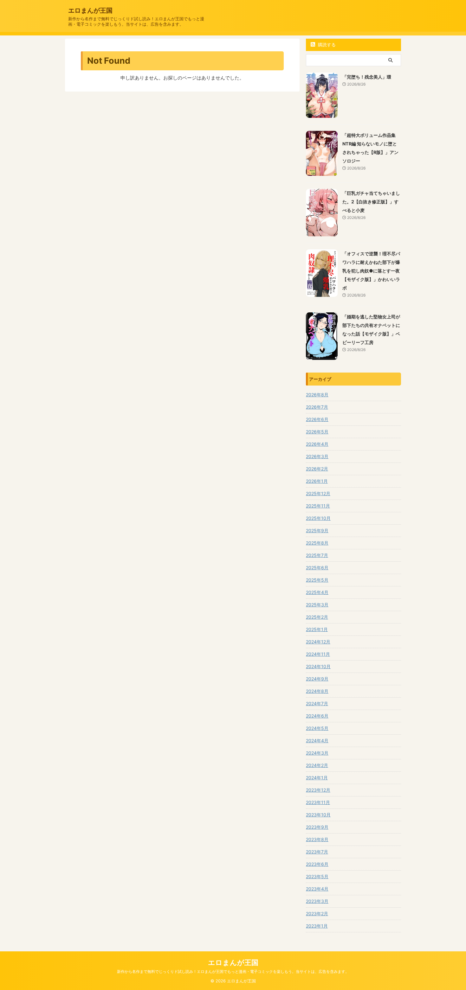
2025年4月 (317, 592)
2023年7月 (317, 851)
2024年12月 (318, 641)
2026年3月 (317, 456)
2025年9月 (317, 530)
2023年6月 (317, 864)
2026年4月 (317, 444)
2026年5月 (317, 431)
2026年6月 (317, 419)
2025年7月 (317, 555)
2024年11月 (318, 654)
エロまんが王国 (90, 10)
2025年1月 (317, 629)
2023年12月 (318, 790)
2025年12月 (318, 493)
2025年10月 (318, 518)
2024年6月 (317, 716)
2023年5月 (317, 876)
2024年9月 (317, 678)
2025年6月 (317, 567)
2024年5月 (317, 728)
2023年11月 (318, 802)
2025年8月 (317, 543)
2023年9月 (317, 827)
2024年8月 (317, 691)
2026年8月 (317, 394)
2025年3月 (317, 604)
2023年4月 (317, 888)
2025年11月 (318, 505)
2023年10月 (318, 814)
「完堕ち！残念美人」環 (366, 77)
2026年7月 (317, 407)
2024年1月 (317, 777)
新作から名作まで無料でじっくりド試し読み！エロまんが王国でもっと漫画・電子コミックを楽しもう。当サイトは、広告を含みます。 (233, 971)
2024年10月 (318, 666)
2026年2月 (317, 468)
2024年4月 (317, 740)
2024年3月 (317, 753)
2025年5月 (317, 580)
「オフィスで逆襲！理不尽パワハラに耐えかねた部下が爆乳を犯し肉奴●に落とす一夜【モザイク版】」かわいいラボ (371, 271)
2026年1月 (317, 481)
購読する (326, 44)
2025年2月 (317, 617)
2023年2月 (317, 913)
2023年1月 (317, 926)
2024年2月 (317, 765)
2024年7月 (317, 703)
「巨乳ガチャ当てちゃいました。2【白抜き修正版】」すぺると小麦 (371, 201)
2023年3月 (317, 901)
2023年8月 (317, 839)
